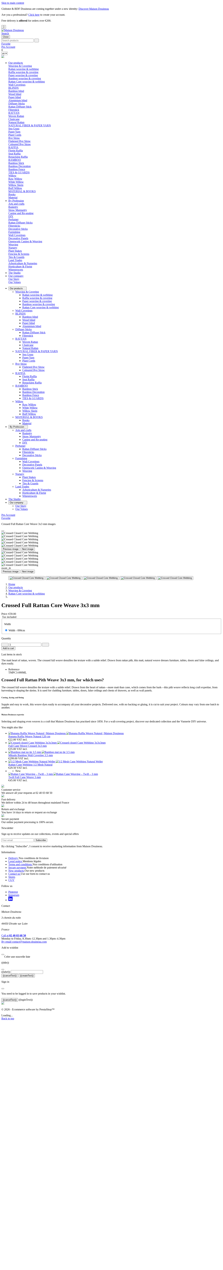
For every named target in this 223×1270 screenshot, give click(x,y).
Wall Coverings (16, 84)
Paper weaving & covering (23, 75)
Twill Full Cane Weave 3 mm (24, 777)
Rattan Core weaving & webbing (26, 81)
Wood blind (14, 94)
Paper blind (14, 97)
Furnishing (21, 458)
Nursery (19, 474)
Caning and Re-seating (20, 213)
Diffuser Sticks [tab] (16, 103)
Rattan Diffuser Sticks (20, 222)
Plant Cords (14, 134)
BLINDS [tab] (13, 87)
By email (24, 941)
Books (12, 194)
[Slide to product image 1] (26, 578)
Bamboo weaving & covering (24, 78)
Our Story (13, 279)
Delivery (13, 858)
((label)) (5, 971)
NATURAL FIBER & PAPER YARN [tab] (29, 125)
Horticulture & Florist (20, 266)
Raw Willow (15, 178)
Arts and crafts (23, 430)
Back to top (7, 1018)
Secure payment (17, 867)
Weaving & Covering (27, 291)
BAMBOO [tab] (14, 159)
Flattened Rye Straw (19, 141)
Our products (15, 62)
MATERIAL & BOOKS (29, 417)
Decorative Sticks (18, 228)
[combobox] (17, 40)
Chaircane (14, 119)
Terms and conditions (20, 864)
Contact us (14, 873)
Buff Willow (15, 188)
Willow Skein (15, 185)
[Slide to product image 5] (175, 578)
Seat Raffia (14, 153)
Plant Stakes (15, 250)
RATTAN (20, 338)
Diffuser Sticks (23, 329)
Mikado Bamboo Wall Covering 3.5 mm (30, 755)
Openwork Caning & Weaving (25, 241)
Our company (16, 275)
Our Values (14, 282)
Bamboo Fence (16, 169)
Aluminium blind (17, 100)
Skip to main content (12, 2)
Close (6, 37)
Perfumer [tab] (13, 219)
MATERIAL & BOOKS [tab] (22, 191)
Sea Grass (13, 128)
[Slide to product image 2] (63, 578)
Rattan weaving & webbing (23, 69)
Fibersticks (14, 225)
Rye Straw (21, 363)
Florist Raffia (15, 150)
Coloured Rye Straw (19, 144)
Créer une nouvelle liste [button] (15, 956)
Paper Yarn (14, 131)
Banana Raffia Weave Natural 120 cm (29, 736)
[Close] (2, 530)
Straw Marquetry (17, 210)
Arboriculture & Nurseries (22, 263)
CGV (11, 880)
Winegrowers (15, 269)
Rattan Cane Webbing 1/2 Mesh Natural (30, 764)
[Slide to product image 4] (138, 578)
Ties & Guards (16, 257)
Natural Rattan (16, 122)
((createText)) (26, 975)
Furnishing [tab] (14, 232)
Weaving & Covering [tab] (20, 65)
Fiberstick (13, 109)
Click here (34, 14)
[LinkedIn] (10, 899)
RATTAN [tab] (14, 112)
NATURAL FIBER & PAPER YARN (36, 351)
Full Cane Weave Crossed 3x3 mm (27, 745)
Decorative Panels (18, 238)
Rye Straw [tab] (14, 138)
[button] (5, 33)
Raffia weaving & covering (23, 72)
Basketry (13, 206)
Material (12, 197)
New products (16, 870)
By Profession (16, 200)
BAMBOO (21, 385)
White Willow (16, 181)
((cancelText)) (10, 975)
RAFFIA (20, 373)
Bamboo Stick (16, 163)
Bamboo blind (16, 90)
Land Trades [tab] (15, 260)
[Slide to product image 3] (101, 578)
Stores (11, 876)
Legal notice (15, 861)
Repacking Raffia (18, 156)
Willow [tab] (12, 175)
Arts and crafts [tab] (16, 203)
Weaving (13, 244)
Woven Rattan (16, 116)
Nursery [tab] (12, 247)
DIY (10, 216)
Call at (13, 935)
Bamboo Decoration (19, 166)
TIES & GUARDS (19, 172)
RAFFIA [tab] (13, 147)
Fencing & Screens (18, 253)
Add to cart (8, 648)
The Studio (14, 272)
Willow (19, 401)
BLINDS (20, 313)
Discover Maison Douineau (94, 8)
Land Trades (22, 486)
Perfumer (20, 445)
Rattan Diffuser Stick (20, 106)
